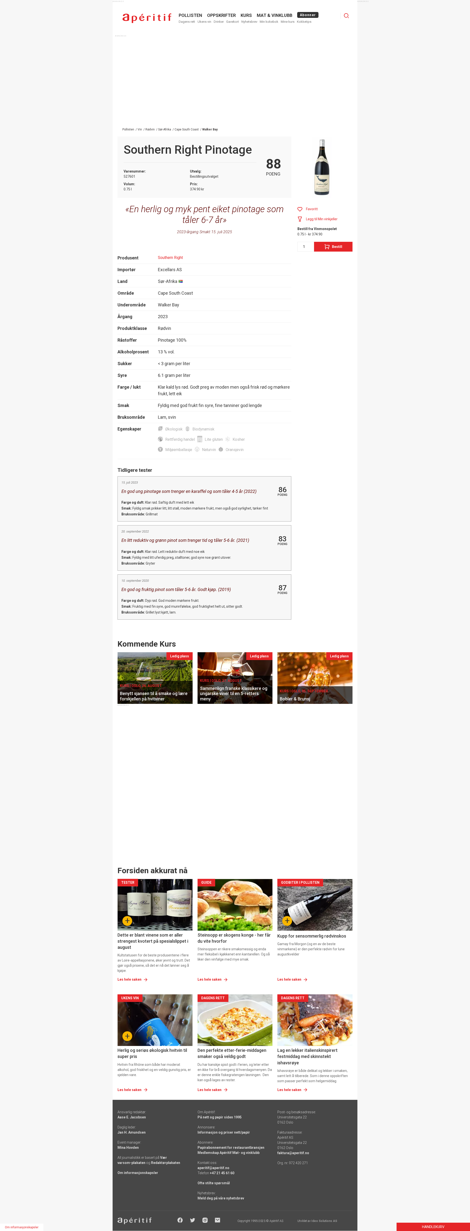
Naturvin (209, 449)
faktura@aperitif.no (293, 1153)
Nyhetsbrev (249, 21)
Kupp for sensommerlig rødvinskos (311, 936)
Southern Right (170, 257)
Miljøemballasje (178, 449)
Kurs (246, 15)
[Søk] (346, 16)
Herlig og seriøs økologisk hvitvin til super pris (152, 1053)
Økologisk (174, 429)
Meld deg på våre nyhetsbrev (221, 1198)
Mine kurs (287, 21)
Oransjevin (235, 449)
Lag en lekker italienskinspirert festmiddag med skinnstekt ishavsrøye (307, 1056)
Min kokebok (269, 21)
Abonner (308, 15)
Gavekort (232, 21)
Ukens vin (204, 21)
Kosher (239, 439)
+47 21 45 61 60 (222, 1173)
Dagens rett (187, 21)
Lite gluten (214, 439)
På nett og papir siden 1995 (220, 1117)
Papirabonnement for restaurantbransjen (231, 1148)
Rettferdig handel (180, 439)
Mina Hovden (128, 1148)
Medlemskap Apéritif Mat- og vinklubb (228, 1153)
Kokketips (304, 21)
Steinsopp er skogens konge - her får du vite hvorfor (234, 938)
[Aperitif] (146, 18)
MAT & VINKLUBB (274, 15)
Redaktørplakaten (165, 1163)
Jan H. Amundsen (132, 1132)
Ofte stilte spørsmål (214, 1183)
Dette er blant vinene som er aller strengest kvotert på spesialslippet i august (153, 941)
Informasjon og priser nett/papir (224, 1132)
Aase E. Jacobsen (132, 1117)
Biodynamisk (203, 429)
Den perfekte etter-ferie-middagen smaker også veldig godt (232, 1053)
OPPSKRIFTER (221, 15)
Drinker (219, 21)
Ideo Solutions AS (324, 1221)
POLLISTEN (190, 15)
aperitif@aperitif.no (213, 1168)
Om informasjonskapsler (138, 1173)
